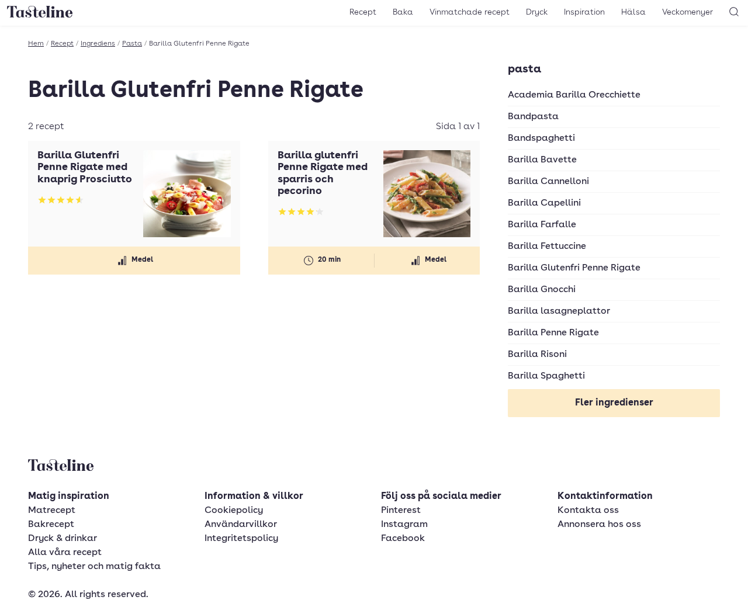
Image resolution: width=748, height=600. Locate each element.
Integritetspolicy (241, 538)
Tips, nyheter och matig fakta (94, 566)
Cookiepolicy (234, 510)
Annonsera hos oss (599, 524)
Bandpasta (533, 117)
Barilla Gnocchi (542, 289)
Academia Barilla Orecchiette (574, 95)
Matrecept (51, 510)
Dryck (537, 12)
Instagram (404, 524)
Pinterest (401, 510)
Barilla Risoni (537, 354)
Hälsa (633, 12)
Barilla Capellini (544, 203)
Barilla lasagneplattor (559, 311)
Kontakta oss (588, 510)
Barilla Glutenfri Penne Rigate (574, 268)
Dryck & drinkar (62, 538)
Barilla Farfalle (542, 225)
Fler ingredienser (614, 403)
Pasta (132, 43)
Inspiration (584, 12)
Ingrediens (98, 43)
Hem (36, 43)
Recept (362, 12)
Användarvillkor (241, 524)
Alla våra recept (65, 552)
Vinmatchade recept (470, 12)
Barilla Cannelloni (548, 181)
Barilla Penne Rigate (553, 333)
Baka (403, 12)
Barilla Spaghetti (546, 376)
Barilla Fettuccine (547, 246)
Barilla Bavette (542, 160)
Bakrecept (51, 524)
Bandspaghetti (541, 138)
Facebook (403, 538)
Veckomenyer (687, 12)
